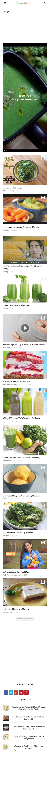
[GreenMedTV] (24, 3)
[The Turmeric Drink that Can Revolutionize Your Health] (6, 718)
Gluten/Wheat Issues (16, 741)
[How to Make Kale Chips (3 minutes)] (25, 516)
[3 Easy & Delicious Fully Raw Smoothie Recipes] (25, 401)
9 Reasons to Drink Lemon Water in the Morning (29, 747)
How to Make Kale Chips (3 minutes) (18, 532)
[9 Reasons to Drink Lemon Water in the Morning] (6, 747)
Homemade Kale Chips (12, 188)
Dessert (6, 499)
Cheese (6, 612)
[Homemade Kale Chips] (25, 170)
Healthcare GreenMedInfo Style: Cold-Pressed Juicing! (22, 267)
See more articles (25, 619)
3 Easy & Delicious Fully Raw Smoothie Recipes (22, 418)
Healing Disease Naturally (17, 711)
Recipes (25, 96)
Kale (4, 191)
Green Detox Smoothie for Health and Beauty (21, 457)
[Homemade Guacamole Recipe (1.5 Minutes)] (25, 209)
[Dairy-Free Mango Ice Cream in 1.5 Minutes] (25, 478)
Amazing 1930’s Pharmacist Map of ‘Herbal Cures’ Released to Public (28, 708)
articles (12, 750)
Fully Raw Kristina (10, 575)
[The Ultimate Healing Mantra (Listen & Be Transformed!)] (6, 727)
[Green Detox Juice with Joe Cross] (25, 289)
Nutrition (6, 348)
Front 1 (5, 421)
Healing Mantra (14, 731)
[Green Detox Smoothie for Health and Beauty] (25, 440)
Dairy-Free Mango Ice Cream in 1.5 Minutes (21, 495)
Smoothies (7, 461)
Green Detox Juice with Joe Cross (16, 305)
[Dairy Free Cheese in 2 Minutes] (25, 592)
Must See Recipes (15, 721)
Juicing (5, 272)
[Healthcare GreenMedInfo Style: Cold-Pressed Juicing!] (25, 250)
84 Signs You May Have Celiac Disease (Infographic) (29, 737)
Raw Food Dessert (10, 384)
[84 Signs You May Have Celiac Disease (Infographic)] (6, 737)
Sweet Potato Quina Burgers (25, 99)
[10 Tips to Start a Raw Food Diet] (25, 554)
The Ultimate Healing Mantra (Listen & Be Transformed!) (28, 728)
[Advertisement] (25, 656)
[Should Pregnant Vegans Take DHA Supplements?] (25, 328)
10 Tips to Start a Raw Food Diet (16, 572)
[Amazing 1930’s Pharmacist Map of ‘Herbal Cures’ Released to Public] (6, 708)
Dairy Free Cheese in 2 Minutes (16, 609)
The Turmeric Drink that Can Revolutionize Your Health (28, 718)
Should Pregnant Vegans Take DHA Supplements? (24, 344)
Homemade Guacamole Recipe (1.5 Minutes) (21, 227)
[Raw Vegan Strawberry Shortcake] (25, 365)
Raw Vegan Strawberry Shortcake (16, 381)
